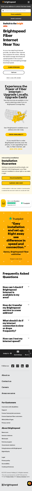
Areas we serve (8, 393)
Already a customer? (16, 18)
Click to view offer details (13, 78)
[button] (16, 178)
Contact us (6, 381)
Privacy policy (6, 460)
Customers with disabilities (10, 406)
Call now (13, 72)
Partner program (7, 442)
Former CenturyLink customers (11, 413)
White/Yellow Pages (7, 419)
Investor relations (7, 435)
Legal (3, 457)
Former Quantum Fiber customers (12, 416)
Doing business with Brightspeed (12, 448)
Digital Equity (6, 451)
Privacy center (6, 422)
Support (4, 410)
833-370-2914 (16, 149)
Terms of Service (21, 476)
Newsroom (5, 432)
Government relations (8, 445)
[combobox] (16, 10)
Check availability (16, 14)
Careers (5, 387)
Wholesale (5, 438)
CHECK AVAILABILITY (16, 134)
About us (6, 375)
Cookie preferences (8, 466)
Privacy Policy (10, 476)
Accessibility (5, 463)
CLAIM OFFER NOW (14, 67)
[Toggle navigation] (29, 2)
